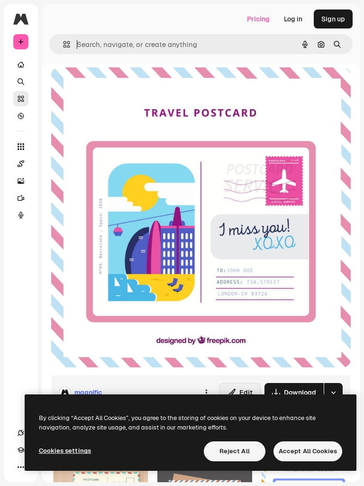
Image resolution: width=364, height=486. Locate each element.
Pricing (258, 19)
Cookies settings (65, 451)
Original (112, 85)
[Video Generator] (20, 198)
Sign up (333, 19)
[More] (20, 467)
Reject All (234, 451)
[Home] (20, 64)
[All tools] (20, 146)
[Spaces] (20, 163)
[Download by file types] (333, 392)
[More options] (206, 392)
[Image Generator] (20, 180)
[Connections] (20, 432)
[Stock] (20, 98)
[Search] (20, 81)
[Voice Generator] (20, 215)
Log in (293, 19)
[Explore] (20, 115)
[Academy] (20, 450)
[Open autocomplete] (63, 44)
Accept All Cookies (308, 451)
